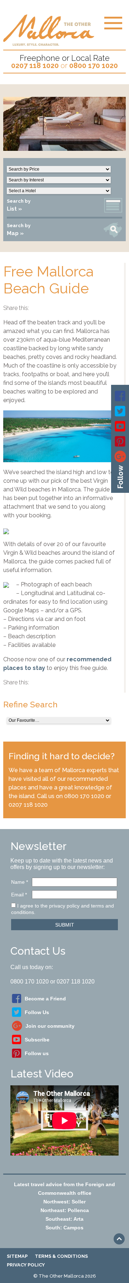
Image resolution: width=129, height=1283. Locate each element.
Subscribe (37, 1040)
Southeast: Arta (64, 1219)
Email (19, 894)
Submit (64, 925)
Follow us (37, 1053)
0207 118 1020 (35, 65)
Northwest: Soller (64, 1202)
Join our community (50, 1026)
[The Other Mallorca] (48, 42)
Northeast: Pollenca (64, 1210)
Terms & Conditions (61, 1256)
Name (19, 882)
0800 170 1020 (93, 65)
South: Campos (64, 1227)
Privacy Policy (26, 1265)
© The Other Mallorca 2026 (64, 1276)
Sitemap (17, 1256)
